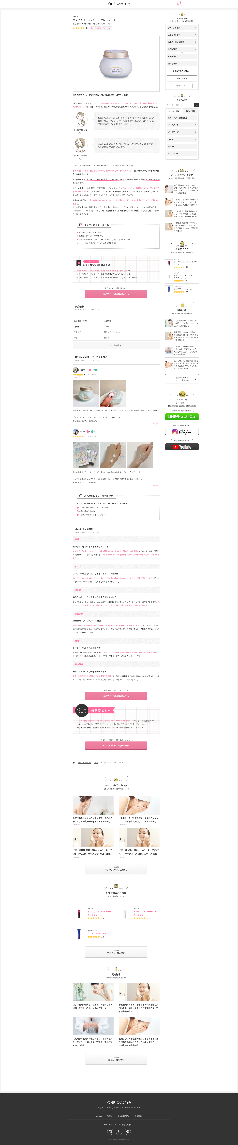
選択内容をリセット (182, 86)
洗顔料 (96, 763)
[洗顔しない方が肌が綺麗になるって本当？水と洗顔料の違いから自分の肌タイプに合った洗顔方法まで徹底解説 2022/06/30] (139, 1026)
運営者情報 (138, 1116)
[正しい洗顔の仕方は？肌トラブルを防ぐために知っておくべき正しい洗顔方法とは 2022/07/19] (93, 992)
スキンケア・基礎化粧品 (84, 763)
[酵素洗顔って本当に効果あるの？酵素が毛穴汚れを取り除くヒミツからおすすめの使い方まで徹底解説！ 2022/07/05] (139, 992)
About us (99, 1116)
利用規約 (110, 1116)
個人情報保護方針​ (124, 1116)
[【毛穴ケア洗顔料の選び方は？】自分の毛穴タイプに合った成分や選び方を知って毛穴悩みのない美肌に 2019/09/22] (93, 1026)
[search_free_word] (196, 105)
